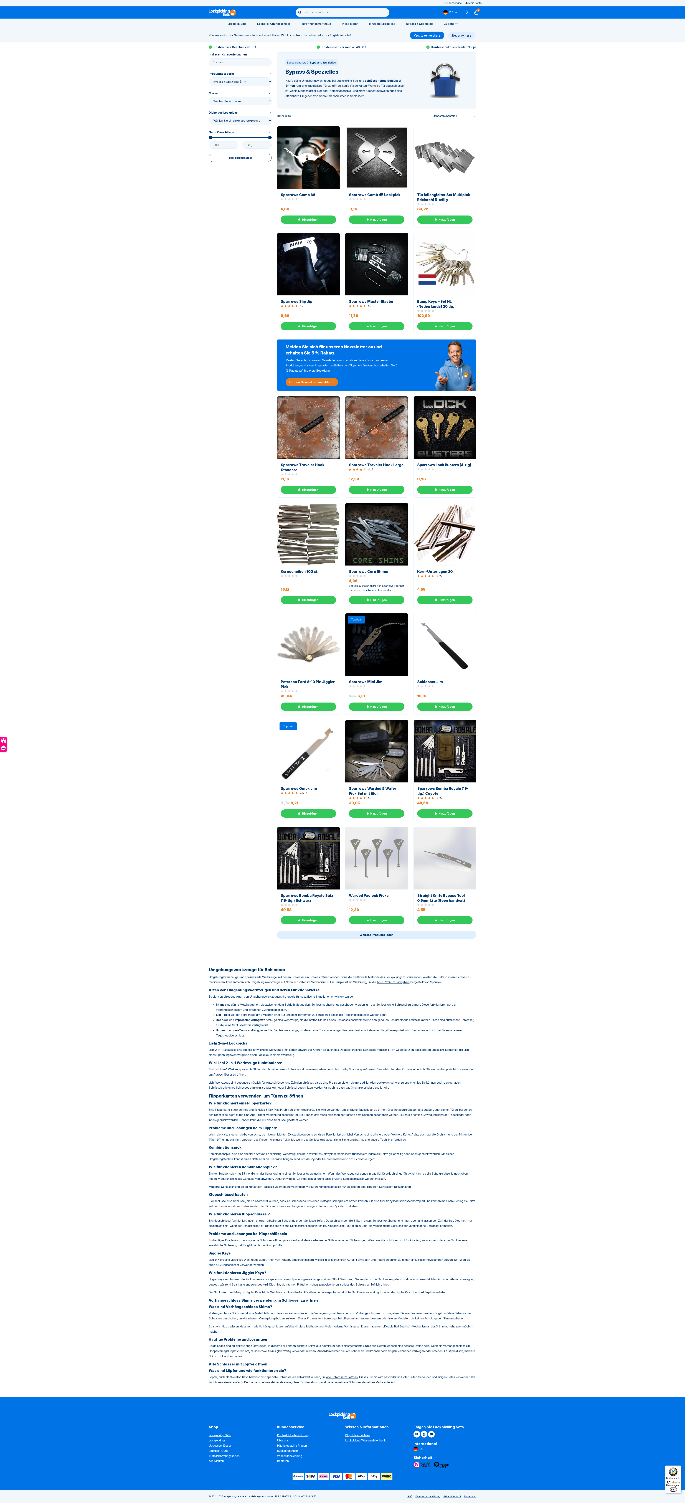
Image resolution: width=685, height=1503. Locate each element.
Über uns (283, 1440)
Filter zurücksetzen (240, 157)
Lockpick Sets (236, 24)
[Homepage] (222, 12)
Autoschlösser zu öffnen (229, 1074)
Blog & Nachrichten (357, 1435)
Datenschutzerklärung (427, 1496)
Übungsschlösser (220, 1445)
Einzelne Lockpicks (382, 24)
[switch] (673, 1489)
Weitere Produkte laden (377, 935)
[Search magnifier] (299, 12)
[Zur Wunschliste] (465, 12)
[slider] (210, 137)
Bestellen (283, 1461)
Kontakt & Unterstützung (293, 1435)
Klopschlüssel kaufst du (343, 1226)
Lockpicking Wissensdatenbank (365, 1440)
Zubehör (450, 24)
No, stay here (461, 35)
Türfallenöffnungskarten (224, 1456)
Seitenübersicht (452, 1496)
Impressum (470, 1496)
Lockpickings (217, 1440)
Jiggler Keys (425, 1259)
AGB (409, 1496)
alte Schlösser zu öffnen (342, 1377)
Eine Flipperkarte (219, 1109)
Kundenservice (453, 2)
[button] (308, 220)
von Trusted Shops (453, 47)
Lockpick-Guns (218, 1451)
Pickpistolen (350, 24)
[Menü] (679, 1468)
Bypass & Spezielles (419, 24)
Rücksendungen (287, 1451)
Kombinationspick (220, 1154)
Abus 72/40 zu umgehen (393, 982)
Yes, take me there (427, 35)
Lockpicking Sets (220, 1435)
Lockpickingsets (296, 62)
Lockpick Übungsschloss (273, 24)
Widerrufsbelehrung (289, 1456)
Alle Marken (216, 1461)
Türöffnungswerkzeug (316, 24)
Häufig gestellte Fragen (292, 1445)
